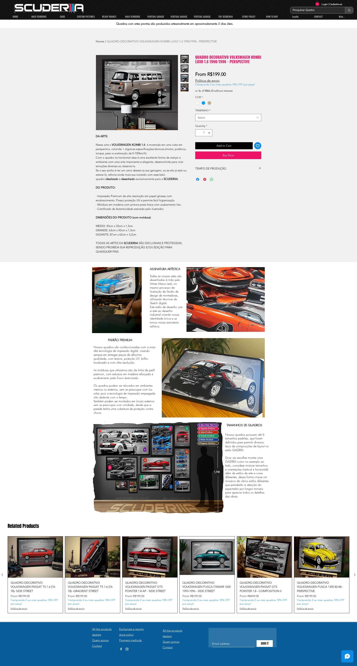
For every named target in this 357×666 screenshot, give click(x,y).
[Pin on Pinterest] (204, 179)
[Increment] (209, 133)
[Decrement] (198, 133)
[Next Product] (355, 575)
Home (100, 41)
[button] (317, 3)
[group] (178, 574)
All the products (102, 629)
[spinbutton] (203, 133)
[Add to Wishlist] (257, 145)
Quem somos (100, 640)
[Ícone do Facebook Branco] (121, 649)
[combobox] (228, 117)
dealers (96, 634)
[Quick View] (35, 557)
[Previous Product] (2, 575)
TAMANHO (202, 110)
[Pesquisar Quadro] (349, 10)
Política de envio (207, 81)
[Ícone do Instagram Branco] (127, 649)
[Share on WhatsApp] (212, 179)
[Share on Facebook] (197, 179)
